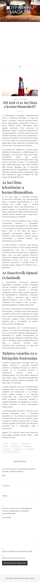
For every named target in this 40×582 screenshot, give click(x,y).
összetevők (6, 449)
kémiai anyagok (15, 446)
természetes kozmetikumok (11, 452)
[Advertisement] (20, 43)
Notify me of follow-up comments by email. (17, 551)
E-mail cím (6, 486)
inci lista (5, 446)
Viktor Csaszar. (30, 578)
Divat (15, 99)
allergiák (5, 443)
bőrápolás (14, 443)
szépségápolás (17, 449)
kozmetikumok (27, 446)
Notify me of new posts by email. (13, 558)
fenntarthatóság (25, 443)
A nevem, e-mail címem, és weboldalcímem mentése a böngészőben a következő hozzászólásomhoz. (17, 510)
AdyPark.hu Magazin (20, 9)
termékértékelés (29, 449)
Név (4, 475)
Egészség (23, 99)
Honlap (4, 496)
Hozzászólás (6, 517)
